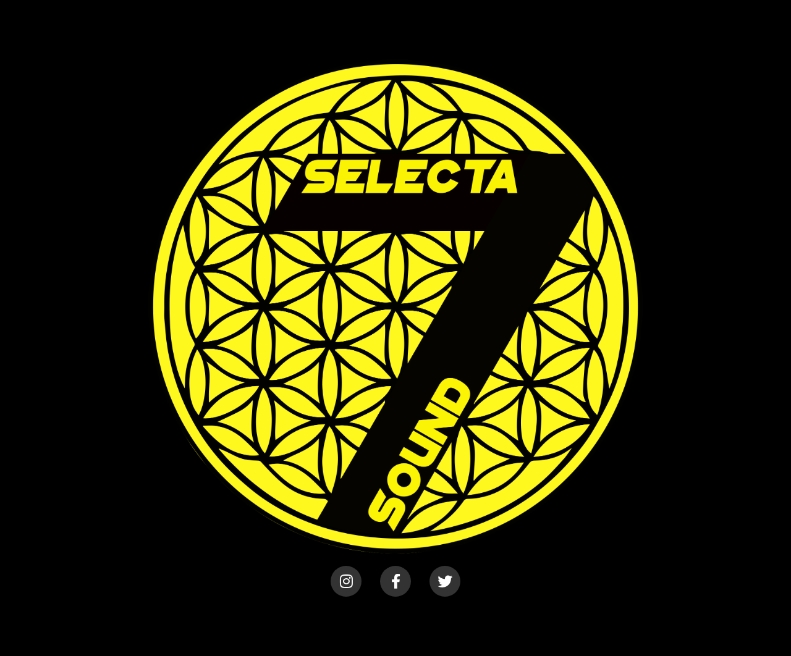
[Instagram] (346, 581)
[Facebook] (395, 581)
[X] (444, 581)
